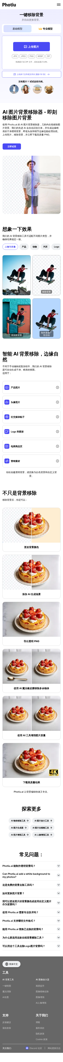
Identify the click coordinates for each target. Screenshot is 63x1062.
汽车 (45, 246)
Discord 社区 (36, 1048)
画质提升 (40, 985)
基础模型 (17, 28)
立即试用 (11, 146)
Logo (56, 246)
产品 (24, 246)
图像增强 (40, 997)
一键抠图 (6, 985)
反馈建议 (6, 1022)
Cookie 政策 (42, 1039)
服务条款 (40, 1028)
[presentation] (31, 52)
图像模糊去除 (42, 991)
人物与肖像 (10, 246)
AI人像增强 (41, 1002)
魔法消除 (6, 991)
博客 (38, 1022)
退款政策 (6, 1028)
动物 (35, 246)
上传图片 (33, 46)
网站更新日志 (54, 1048)
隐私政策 (40, 1033)
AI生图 (5, 997)
